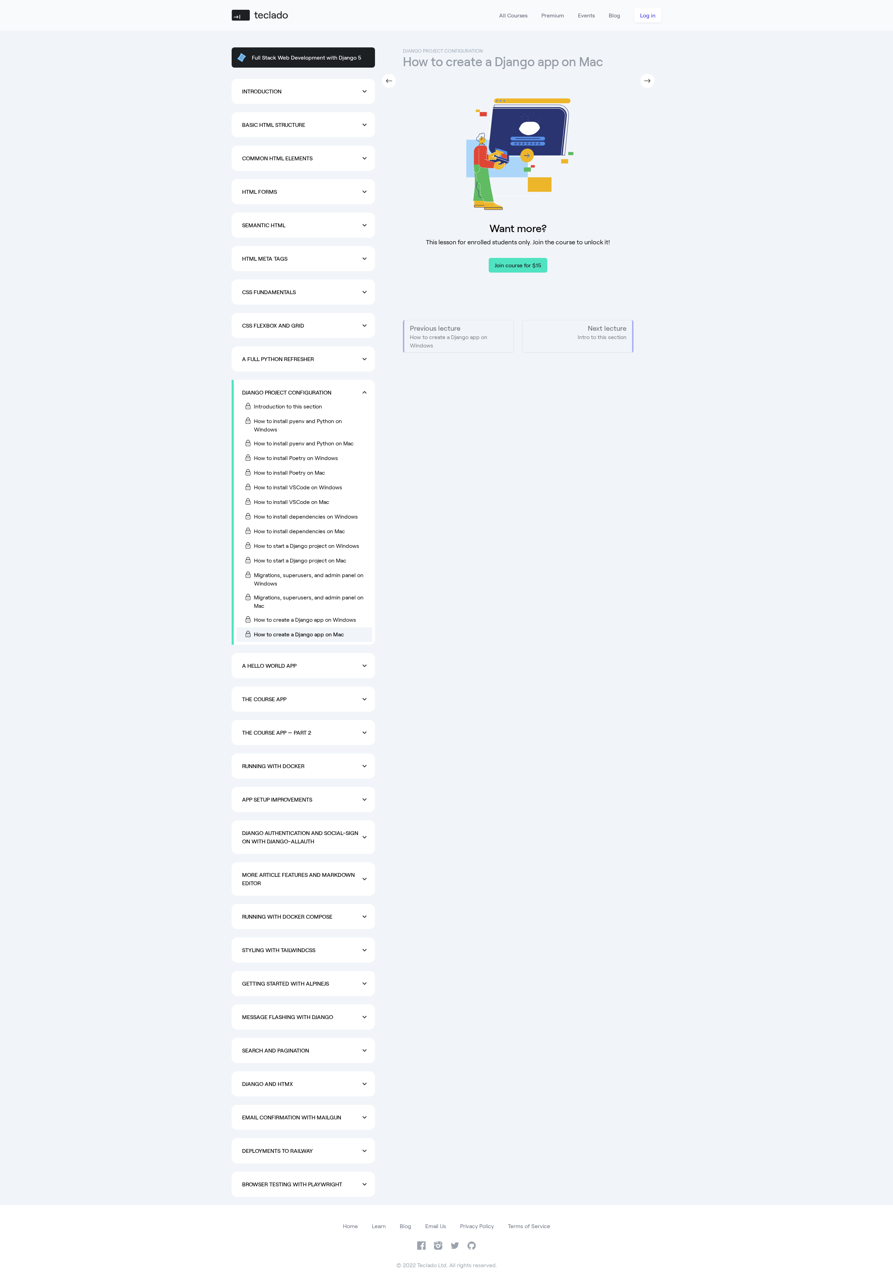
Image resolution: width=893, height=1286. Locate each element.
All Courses (513, 15)
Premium (552, 15)
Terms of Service (529, 1226)
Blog (614, 15)
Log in (647, 15)
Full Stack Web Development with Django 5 (306, 57)
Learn (379, 1226)
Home (350, 1226)
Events (586, 15)
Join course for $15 (518, 265)
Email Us (435, 1226)
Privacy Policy (477, 1226)
